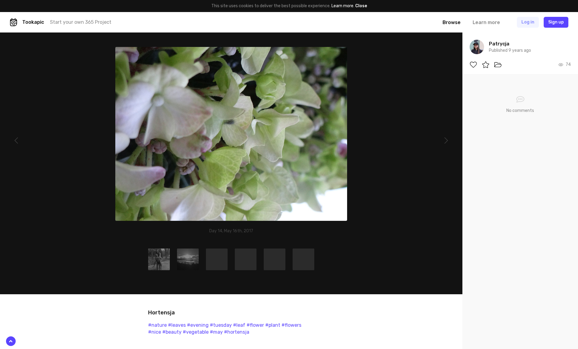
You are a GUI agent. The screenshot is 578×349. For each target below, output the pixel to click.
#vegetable (196, 332)
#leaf (239, 325)
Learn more (342, 5)
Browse (452, 22)
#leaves (177, 325)
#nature (157, 325)
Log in (527, 22)
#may (216, 332)
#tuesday (221, 325)
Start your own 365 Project (80, 22)
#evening (198, 325)
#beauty (172, 332)
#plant (272, 325)
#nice (154, 332)
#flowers (291, 325)
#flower (255, 325)
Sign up (556, 22)
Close (361, 5)
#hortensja (236, 332)
